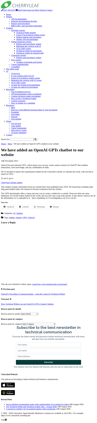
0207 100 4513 (9, 10)
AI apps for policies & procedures (24, 87)
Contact (49, 10)
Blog (37, 10)
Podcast (43, 10)
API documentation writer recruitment (26, 94)
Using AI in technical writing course (30, 35)
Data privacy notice (19, 130)
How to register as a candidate (23, 103)
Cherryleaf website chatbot (11, 183)
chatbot (12, 217)
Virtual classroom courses (21, 42)
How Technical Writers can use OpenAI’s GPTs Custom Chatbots (27, 304)
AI (7, 71)
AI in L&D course (23, 48)
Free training (16, 119)
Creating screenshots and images (29, 62)
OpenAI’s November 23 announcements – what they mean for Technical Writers (33, 294)
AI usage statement (18, 133)
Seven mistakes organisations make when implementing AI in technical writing (37, 404)
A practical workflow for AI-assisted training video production (31, 409)
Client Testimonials (18, 128)
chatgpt (18, 217)
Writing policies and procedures (28, 37)
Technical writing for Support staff (30, 53)
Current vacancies (18, 101)
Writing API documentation (27, 39)
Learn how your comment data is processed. (49, 284)
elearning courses (18, 30)
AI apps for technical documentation (25, 85)
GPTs (24, 217)
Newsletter (15, 114)
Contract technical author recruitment (26, 96)
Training (9, 28)
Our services (16, 123)
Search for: (5, 139)
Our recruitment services (21, 92)
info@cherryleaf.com (26, 10)
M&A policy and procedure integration (26, 26)
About (8, 121)
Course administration (20, 64)
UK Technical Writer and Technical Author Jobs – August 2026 (31, 407)
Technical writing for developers (29, 51)
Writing (9, 17)
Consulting (15, 67)
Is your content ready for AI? (22, 76)
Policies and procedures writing (28, 44)
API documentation (19, 19)
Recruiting (10, 89)
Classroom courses (18, 55)
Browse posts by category (11, 324)
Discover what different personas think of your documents (34, 110)
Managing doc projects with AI (28, 46)
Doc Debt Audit (12, 69)
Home (8, 14)
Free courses (16, 60)
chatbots (19, 213)
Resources (10, 105)
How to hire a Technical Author (23, 98)
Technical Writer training (26, 33)
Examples (15, 112)
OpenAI (31, 217)
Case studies (16, 126)
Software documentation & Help (24, 21)
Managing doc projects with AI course (26, 80)
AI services (15, 73)
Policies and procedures (20, 23)
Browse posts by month (10, 314)
